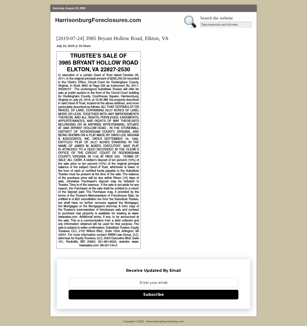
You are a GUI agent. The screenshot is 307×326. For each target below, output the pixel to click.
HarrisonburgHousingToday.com (165, 321)
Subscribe (153, 294)
